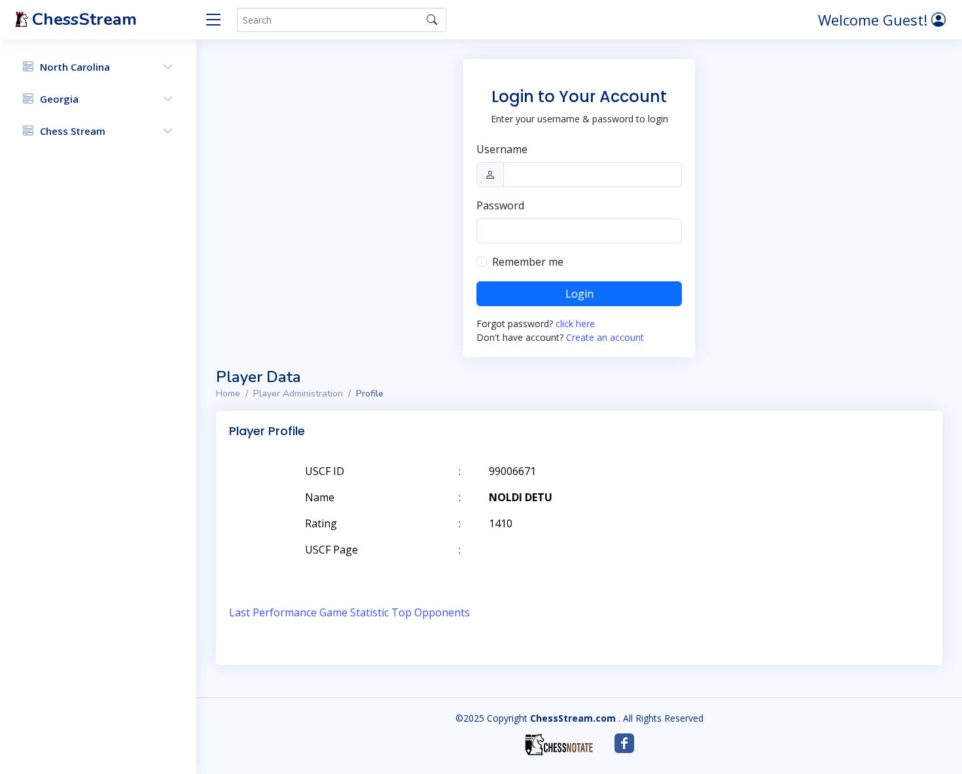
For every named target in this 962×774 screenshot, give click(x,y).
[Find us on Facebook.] (624, 743)
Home (228, 393)
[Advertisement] (777, 490)
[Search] (432, 19)
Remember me (527, 262)
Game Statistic (354, 612)
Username (501, 149)
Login (579, 294)
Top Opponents (430, 612)
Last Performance (273, 612)
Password (500, 205)
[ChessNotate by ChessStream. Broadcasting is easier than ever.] (559, 744)
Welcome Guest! (874, 19)
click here (575, 323)
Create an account (605, 337)
